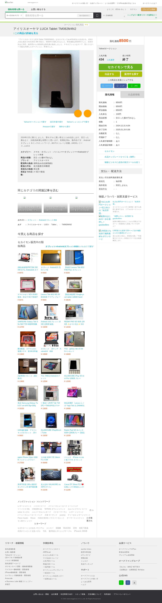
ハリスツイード (40, 506)
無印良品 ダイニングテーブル (60, 531)
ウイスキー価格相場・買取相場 (17, 569)
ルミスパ (49, 528)
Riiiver (33, 518)
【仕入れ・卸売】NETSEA (129, 567)
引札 (44, 531)
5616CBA (67, 528)
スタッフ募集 (80, 594)
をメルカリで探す (70, 246)
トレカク (84, 561)
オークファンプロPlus (127, 549)
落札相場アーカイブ (13, 563)
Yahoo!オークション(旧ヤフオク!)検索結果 (13, 556)
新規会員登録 (124, 552)
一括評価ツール (49, 567)
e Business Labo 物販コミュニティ (19, 581)
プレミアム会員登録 (126, 555)
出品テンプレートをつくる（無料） (120, 157)
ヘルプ (83, 585)
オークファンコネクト (51, 549)
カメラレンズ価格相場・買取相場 (18, 575)
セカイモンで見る (120, 67)
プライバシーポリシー (122, 594)
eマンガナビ (85, 555)
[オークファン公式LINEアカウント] (121, 582)
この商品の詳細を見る (26, 33)
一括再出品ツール (50, 579)
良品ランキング (87, 564)
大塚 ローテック (51, 515)
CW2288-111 (37, 509)
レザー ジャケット (76, 512)
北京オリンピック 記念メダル (29, 531)
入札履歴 (110, 60)
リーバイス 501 (24, 509)
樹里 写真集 (83, 528)
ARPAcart (47, 552)
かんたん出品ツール (50, 555)
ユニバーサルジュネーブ (41, 512)
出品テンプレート (96, 3)
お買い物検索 (10, 552)
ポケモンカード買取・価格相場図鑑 (18, 566)
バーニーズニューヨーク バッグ (30, 515)
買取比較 (84, 558)
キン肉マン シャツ (25, 521)
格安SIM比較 (86, 552)
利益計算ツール (49, 564)
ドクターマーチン (60, 512)
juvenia (62, 515)
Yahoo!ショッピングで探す (78, 122)
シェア (122, 86)
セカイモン (110, 151)
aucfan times (86, 549)
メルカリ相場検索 (12, 560)
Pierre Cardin (23, 518)
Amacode (9, 578)
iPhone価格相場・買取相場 (15, 572)
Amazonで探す (49, 127)
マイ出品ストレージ (50, 558)
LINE (136, 86)
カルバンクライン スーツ (77, 509)
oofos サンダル (23, 512)
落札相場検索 (10, 549)
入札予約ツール (49, 561)
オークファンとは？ (150, 3)
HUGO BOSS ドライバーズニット (51, 518)
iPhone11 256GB (80, 531)
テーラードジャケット (75, 518)
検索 (97, 16)
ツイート (108, 86)
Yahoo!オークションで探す (35, 122)
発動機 (58, 528)
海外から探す (64, 127)
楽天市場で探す (56, 122)
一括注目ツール (49, 573)
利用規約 (107, 594)
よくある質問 (110, 3)
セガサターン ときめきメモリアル (31, 528)
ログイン (133, 9)
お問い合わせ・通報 (41, 594)
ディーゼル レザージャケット (79, 515)
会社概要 (54, 594)
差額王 (7, 584)
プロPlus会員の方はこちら (126, 3)
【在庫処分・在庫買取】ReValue (131, 570)
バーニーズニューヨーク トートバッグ (63, 506)
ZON (75, 528)
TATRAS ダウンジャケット (54, 509)
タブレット (32, 220)
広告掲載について (95, 594)
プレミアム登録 (149, 9)
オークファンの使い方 (80, 3)
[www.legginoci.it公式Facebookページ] (128, 582)
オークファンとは (88, 576)
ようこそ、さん (115, 9)
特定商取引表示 (67, 594)
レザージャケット (24, 506)
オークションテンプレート (53, 570)
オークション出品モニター (53, 576)
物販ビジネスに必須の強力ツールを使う (122, 162)
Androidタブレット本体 (48, 220)
